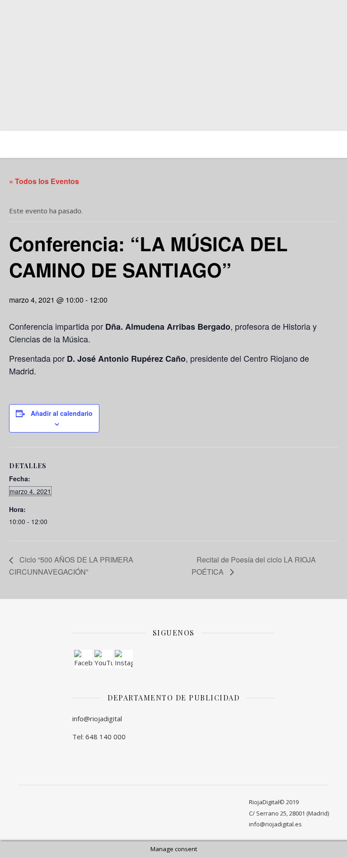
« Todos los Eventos (44, 181)
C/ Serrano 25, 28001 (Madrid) (289, 813)
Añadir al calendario (62, 413)
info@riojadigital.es (275, 824)
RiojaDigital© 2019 (274, 802)
